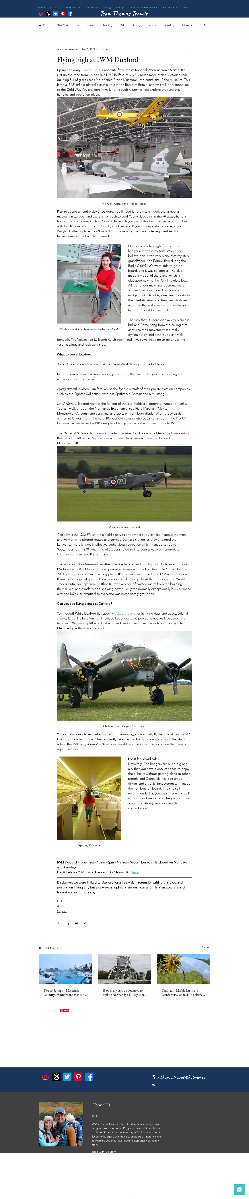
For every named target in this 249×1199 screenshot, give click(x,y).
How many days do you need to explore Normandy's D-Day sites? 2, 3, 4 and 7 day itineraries (124, 992)
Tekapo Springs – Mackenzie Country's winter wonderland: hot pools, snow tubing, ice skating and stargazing (65, 992)
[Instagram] (41, 13)
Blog (59, 900)
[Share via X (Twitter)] (67, 923)
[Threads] (48, 13)
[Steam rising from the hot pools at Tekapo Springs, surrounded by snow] (65, 969)
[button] (205, 25)
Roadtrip (169, 25)
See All (206, 947)
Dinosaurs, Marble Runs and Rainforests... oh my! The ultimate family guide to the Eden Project (183, 992)
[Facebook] (89, 1077)
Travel (90, 25)
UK (59, 906)
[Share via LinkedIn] (76, 923)
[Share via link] (85, 923)
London (152, 25)
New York (62, 25)
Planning (107, 25)
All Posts (44, 25)
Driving (136, 25)
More (185, 25)
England (62, 911)
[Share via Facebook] (59, 923)
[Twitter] (67, 1077)
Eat (78, 25)
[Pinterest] (78, 1077)
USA (121, 25)
